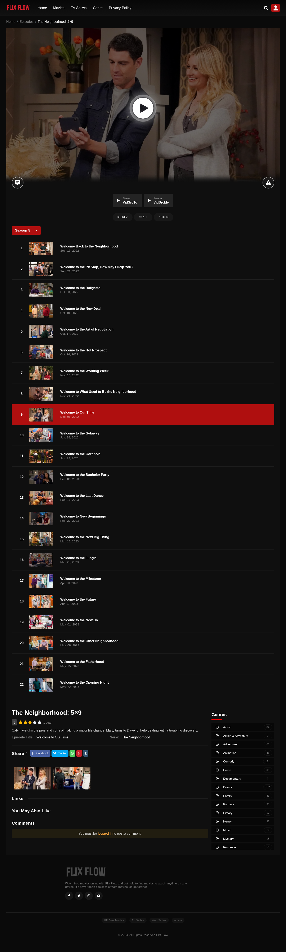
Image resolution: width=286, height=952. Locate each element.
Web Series (159, 920)
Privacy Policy (120, 8)
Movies (58, 8)
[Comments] (17, 182)
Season (22, 230)
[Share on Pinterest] (79, 753)
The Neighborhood (136, 737)
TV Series (138, 920)
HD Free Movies (114, 920)
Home (42, 8)
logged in (105, 833)
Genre (98, 8)
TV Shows (79, 8)
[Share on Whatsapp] (72, 753)
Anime (178, 920)
